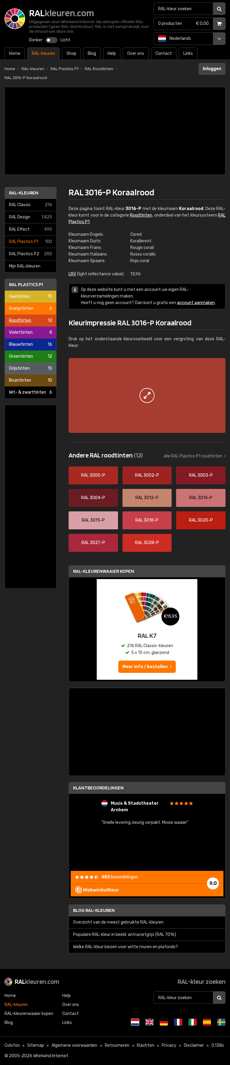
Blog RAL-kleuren (94, 910)
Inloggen (212, 68)
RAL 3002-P (147, 475)
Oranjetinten (30, 308)
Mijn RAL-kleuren (24, 266)
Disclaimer (194, 1045)
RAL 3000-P (93, 475)
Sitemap (35, 1045)
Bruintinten (30, 380)
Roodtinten (30, 320)
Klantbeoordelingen (98, 788)
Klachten (145, 1045)
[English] (149, 1022)
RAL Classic (30, 204)
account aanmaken (196, 302)
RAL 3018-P (146, 520)
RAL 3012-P (146, 497)
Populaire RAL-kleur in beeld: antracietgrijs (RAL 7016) (124, 934)
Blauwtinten (30, 344)
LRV (72, 274)
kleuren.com (37, 981)
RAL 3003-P (201, 475)
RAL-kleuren (23, 193)
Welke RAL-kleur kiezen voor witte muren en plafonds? (125, 946)
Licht (65, 40)
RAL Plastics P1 (30, 241)
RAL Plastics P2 (30, 253)
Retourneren (117, 1045)
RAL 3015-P (93, 520)
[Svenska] (221, 1022)
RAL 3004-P (93, 497)
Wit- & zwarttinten (30, 392)
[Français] (178, 1022)
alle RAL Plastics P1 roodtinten (193, 456)
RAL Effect (30, 229)
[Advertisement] (115, 131)
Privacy (169, 1045)
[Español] (207, 1022)
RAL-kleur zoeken (202, 981)
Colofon (12, 1045)
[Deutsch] (164, 1022)
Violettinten (30, 332)
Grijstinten (30, 368)
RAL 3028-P (147, 542)
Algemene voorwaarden (74, 1045)
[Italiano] (192, 1022)
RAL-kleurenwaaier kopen (103, 571)
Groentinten (30, 356)
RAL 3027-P (93, 542)
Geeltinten (30, 296)
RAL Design (30, 217)
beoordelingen (119, 877)
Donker (36, 40)
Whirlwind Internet (50, 1055)
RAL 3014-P (200, 497)
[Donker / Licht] (52, 40)
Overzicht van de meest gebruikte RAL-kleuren (118, 922)
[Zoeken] (219, 8)
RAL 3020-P (201, 520)
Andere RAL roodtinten (106, 455)
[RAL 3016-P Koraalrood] (147, 395)
